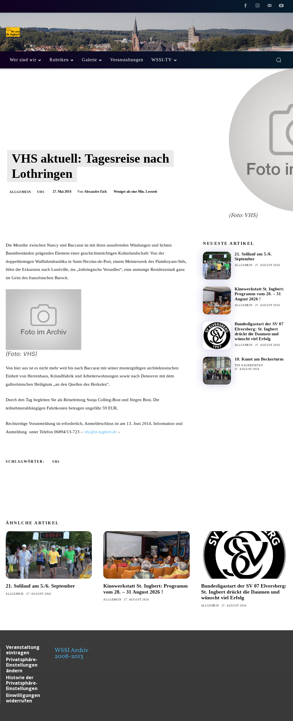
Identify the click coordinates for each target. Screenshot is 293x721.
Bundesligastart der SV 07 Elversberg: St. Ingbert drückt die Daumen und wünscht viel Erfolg (259, 331)
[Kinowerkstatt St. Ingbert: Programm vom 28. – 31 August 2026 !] (217, 300)
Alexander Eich (95, 192)
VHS (40, 192)
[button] (278, 59)
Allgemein (20, 192)
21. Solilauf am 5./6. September (253, 256)
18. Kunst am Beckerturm (259, 359)
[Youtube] (281, 7)
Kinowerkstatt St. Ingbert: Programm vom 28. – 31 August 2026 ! (259, 294)
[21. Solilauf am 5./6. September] (217, 265)
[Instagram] (258, 7)
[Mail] (270, 7)
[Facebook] (246, 7)
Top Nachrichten (249, 365)
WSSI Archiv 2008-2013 (71, 653)
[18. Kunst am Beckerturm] (217, 371)
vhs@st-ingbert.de (100, 432)
